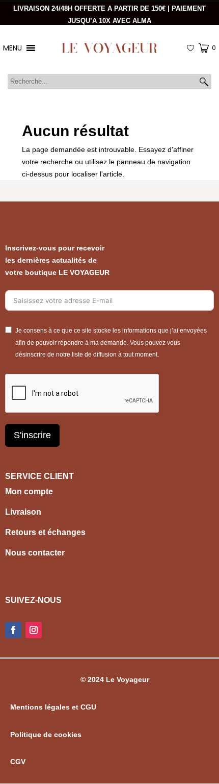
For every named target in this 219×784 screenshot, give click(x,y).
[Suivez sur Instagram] (33, 630)
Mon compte (29, 491)
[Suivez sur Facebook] (13, 630)
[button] (203, 81)
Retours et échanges (45, 532)
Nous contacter (35, 552)
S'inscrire (32, 435)
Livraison (23, 512)
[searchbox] (109, 81)
